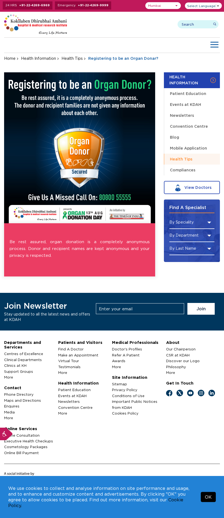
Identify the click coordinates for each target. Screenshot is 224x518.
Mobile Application (188, 148)
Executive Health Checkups (28, 441)
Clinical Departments (23, 360)
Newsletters (182, 115)
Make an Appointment (78, 355)
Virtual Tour (68, 361)
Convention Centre (189, 126)
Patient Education (188, 93)
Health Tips (72, 58)
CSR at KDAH (178, 355)
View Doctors (197, 187)
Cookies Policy (125, 413)
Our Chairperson (181, 349)
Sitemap (119, 384)
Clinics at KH (15, 365)
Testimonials (69, 367)
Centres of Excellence (23, 354)
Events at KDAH (185, 104)
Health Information (38, 58)
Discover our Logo (183, 361)
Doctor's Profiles (127, 349)
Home (10, 58)
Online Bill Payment (21, 453)
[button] (163, 5)
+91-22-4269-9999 (93, 5)
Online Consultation (22, 435)
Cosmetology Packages (26, 447)
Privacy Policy (124, 390)
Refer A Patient (126, 355)
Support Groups (18, 371)
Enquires (11, 406)
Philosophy (176, 367)
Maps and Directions (22, 400)
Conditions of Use (128, 396)
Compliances (182, 170)
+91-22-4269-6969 (34, 5)
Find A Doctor (71, 349)
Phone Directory (19, 394)
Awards (118, 361)
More (8, 377)
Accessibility (6, 434)
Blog (174, 137)
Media (9, 412)
